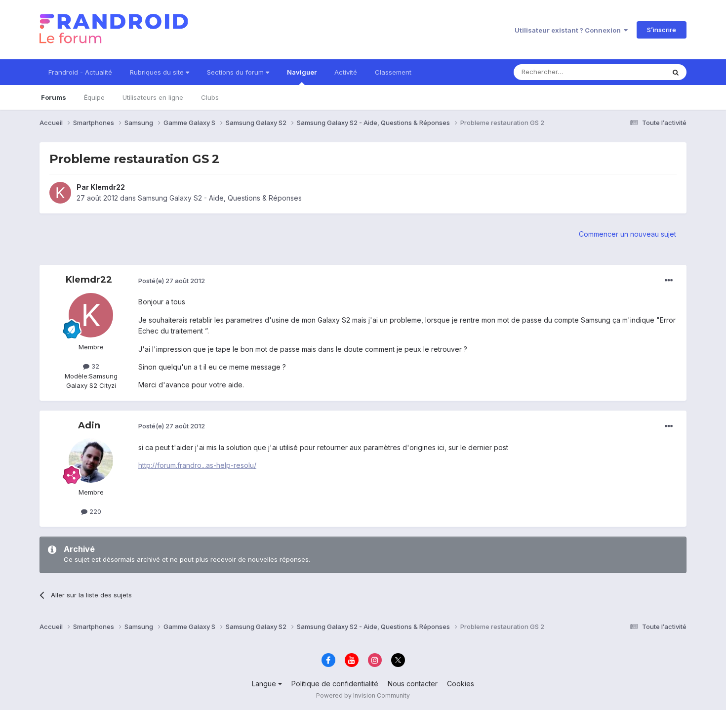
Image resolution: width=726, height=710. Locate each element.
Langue (265, 683)
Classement (393, 72)
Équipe (94, 97)
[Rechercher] (675, 72)
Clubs (210, 97)
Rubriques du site (158, 72)
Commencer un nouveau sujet (627, 234)
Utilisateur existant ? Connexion (569, 30)
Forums (53, 97)
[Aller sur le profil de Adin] (91, 460)
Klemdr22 (107, 187)
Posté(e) (171, 281)
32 (94, 366)
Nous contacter (413, 683)
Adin (89, 425)
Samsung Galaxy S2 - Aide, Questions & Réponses (220, 198)
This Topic (635, 72)
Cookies (460, 683)
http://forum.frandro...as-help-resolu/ (197, 465)
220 (94, 511)
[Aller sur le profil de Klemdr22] (60, 193)
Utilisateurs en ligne (152, 97)
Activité (345, 72)
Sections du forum (236, 72)
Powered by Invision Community (363, 695)
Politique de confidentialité (334, 683)
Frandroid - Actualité (80, 72)
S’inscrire (661, 30)
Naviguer (302, 72)
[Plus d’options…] (669, 281)
